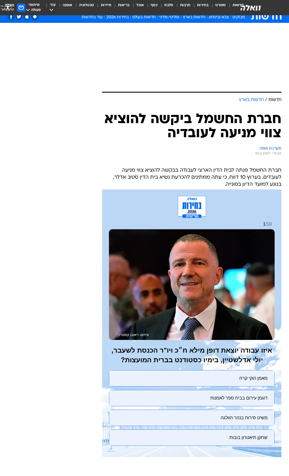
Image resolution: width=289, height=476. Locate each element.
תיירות (106, 5)
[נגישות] (7, 7)
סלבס (168, 5)
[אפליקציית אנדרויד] (34, 16)
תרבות (185, 5)
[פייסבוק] (11, 16)
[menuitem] (217, 8)
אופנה (67, 5)
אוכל (140, 5)
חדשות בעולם (144, 17)
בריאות (124, 5)
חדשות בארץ (194, 17)
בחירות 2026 (117, 17)
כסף (154, 5)
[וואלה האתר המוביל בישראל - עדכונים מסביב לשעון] (250, 7)
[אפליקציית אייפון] (26, 16)
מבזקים (239, 17)
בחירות (203, 5)
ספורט (220, 5)
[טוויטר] (19, 16)
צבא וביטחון (219, 17)
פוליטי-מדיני (169, 17)
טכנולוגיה (86, 5)
